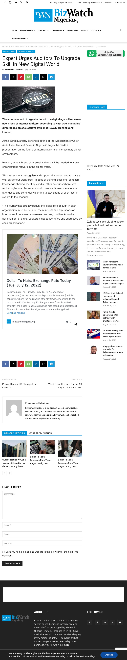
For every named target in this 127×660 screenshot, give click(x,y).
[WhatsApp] (28, 77)
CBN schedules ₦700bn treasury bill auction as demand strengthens (14, 463)
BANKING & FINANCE (38, 46)
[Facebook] (4, 2)
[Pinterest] (21, 77)
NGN (106, 166)
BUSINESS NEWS (27, 30)
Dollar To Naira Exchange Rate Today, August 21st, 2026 (69, 463)
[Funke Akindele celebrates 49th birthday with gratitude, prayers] (93, 315)
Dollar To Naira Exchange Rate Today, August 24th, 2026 (41, 460)
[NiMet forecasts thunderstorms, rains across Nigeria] (93, 265)
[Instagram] (10, 2)
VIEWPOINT (56, 30)
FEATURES (42, 30)
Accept (109, 654)
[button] (121, 30)
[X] (21, 2)
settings (91, 656)
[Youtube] (26, 2)
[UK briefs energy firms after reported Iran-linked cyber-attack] (93, 334)
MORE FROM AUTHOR (40, 433)
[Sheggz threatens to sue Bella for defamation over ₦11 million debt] (93, 349)
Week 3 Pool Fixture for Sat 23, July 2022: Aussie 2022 (65, 386)
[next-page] (10, 473)
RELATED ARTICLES (14, 433)
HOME (14, 30)
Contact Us (120, 2)
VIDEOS (84, 30)
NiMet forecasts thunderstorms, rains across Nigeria (113, 265)
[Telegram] (51, 77)
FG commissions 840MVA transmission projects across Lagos (113, 280)
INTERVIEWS (72, 30)
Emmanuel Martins (13, 69)
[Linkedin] (15, 2)
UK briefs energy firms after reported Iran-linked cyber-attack (113, 334)
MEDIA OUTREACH (20, 38)
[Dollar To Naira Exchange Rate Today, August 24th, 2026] (42, 447)
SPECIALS (94, 30)
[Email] (43, 77)
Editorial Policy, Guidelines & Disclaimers (95, 2)
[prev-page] (4, 473)
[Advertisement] (42, 340)
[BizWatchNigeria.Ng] (63, 15)
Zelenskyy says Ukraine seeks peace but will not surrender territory (105, 225)
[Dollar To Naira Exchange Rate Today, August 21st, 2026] (70, 448)
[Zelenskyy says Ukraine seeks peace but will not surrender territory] (106, 204)
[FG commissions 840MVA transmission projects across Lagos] (93, 280)
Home (5, 46)
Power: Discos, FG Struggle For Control (19, 386)
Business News (18, 46)
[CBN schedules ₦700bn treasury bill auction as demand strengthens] (14, 448)
